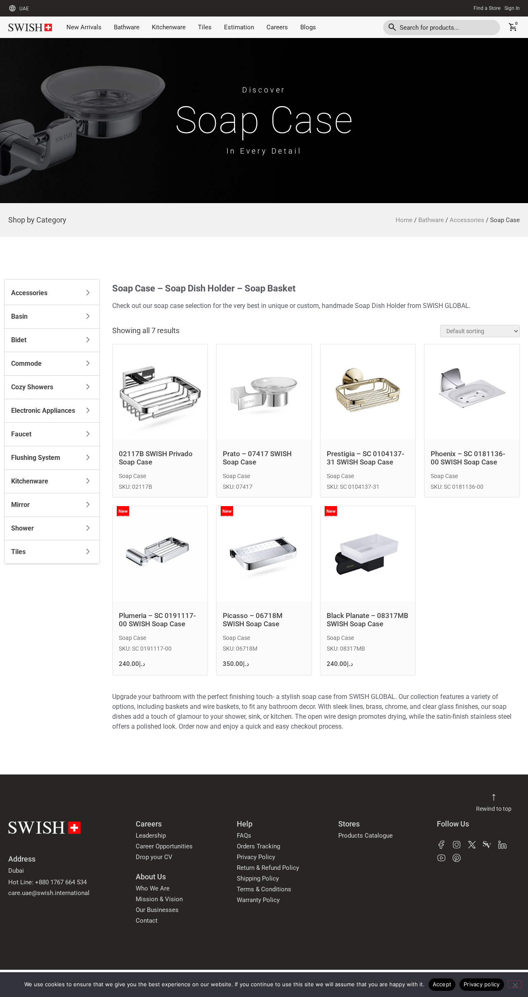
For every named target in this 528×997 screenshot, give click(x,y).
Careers (277, 27)
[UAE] (12, 8)
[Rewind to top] (493, 797)
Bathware (126, 27)
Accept (442, 984)
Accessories (467, 220)
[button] (52, 293)
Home (404, 220)
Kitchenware (169, 27)
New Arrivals (83, 27)
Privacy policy (482, 984)
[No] (515, 984)
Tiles (205, 27)
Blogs (308, 27)
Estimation (239, 27)
